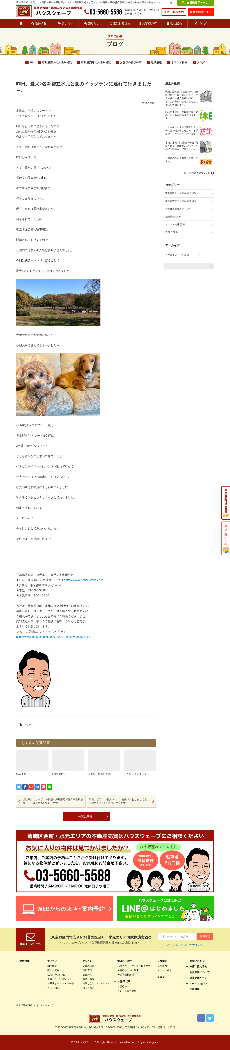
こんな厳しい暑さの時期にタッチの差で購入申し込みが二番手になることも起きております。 (181, 130)
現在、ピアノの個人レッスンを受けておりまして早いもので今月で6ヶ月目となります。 (119, 801)
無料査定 (87, 970)
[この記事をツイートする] (19, 787)
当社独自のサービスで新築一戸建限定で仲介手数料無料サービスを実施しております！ (53, 801)
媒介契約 (87, 974)
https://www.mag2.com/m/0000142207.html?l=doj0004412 (53, 636)
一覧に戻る (85, 816)
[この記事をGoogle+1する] (31, 787)
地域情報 (156, 62)
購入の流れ (53, 970)
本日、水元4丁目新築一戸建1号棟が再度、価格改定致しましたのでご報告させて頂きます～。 (181, 145)
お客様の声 (149, 23)
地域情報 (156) (173, 216)
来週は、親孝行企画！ (100, 773)
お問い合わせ (197, 961)
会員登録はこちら (200, 11)
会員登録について (200, 972)
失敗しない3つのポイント (60, 979)
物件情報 (41, 23)
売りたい (93, 23)
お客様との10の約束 (128, 970)
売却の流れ (88, 966)
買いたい (67, 23)
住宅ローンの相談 (56, 974)
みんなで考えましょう (136, 773)
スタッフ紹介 (164, 970)
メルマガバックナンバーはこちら (186, 944)
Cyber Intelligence (149, 1042)
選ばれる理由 (121, 23)
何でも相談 (53, 987)
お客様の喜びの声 (131, 62)
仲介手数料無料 (126, 974)
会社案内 (176, 23)
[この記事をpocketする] (43, 787)
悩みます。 (22, 773)
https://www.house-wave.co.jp (84, 580)
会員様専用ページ (197, 2)
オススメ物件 (179, 62)
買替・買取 (88, 979)
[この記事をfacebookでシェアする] (25, 787)
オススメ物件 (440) (175, 224)
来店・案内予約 (174, 11)
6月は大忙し (59, 773)
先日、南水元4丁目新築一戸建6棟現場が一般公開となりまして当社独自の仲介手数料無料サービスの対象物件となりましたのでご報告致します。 (181, 98)
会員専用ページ (198, 977)
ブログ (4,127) (172, 232)
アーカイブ (171, 254)
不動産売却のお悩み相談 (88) (180, 201)
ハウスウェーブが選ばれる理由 (134, 966)
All (31, 62)
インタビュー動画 (127, 990)
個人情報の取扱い (25, 1005)
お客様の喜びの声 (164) (177, 209)
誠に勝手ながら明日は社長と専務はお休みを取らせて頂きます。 (181, 115)
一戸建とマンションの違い (61, 983)
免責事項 (195, 989)
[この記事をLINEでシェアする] (49, 787)
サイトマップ (47, 1005)
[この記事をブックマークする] (37, 787)
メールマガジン (198, 983)
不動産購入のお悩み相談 (57, 62)
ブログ (202, 23)
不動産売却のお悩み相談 (96, 62)
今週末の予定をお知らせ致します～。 (181, 160)
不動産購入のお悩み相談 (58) (180, 193)
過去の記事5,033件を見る (196, 173)
